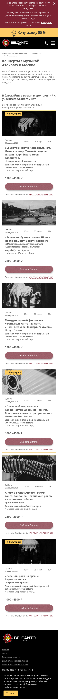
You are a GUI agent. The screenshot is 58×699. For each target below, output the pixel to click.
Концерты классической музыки (14, 43)
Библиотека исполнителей (15, 664)
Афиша (5, 649)
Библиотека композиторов (15, 660)
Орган (5, 653)
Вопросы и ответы (11, 657)
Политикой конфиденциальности (20, 685)
